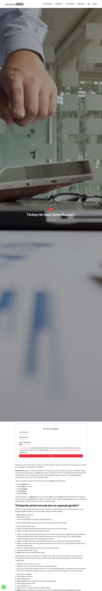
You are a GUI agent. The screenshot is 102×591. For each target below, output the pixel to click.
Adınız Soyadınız (24, 432)
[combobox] (21, 444)
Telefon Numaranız (24, 442)
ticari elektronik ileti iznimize (72, 450)
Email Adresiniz (23, 437)
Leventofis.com (25, 448)
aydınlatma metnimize (55, 450)
